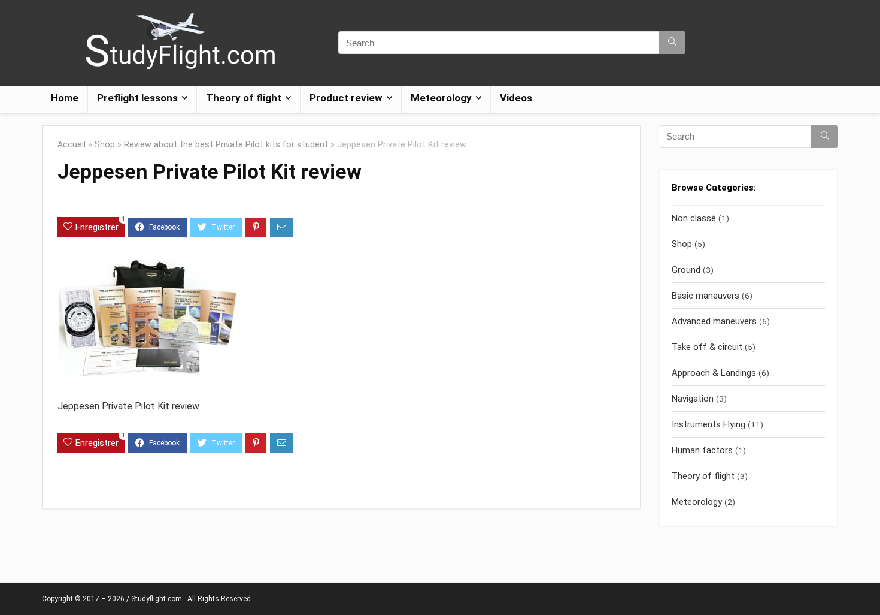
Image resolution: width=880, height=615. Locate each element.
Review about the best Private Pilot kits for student (226, 145)
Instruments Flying (708, 424)
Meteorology (697, 501)
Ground (686, 269)
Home (64, 98)
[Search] (672, 42)
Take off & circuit (707, 347)
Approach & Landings (714, 372)
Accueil (71, 145)
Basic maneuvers (705, 295)
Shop (105, 145)
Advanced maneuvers (714, 321)
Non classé (694, 218)
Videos (516, 98)
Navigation (693, 398)
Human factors (702, 450)
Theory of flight (703, 476)
